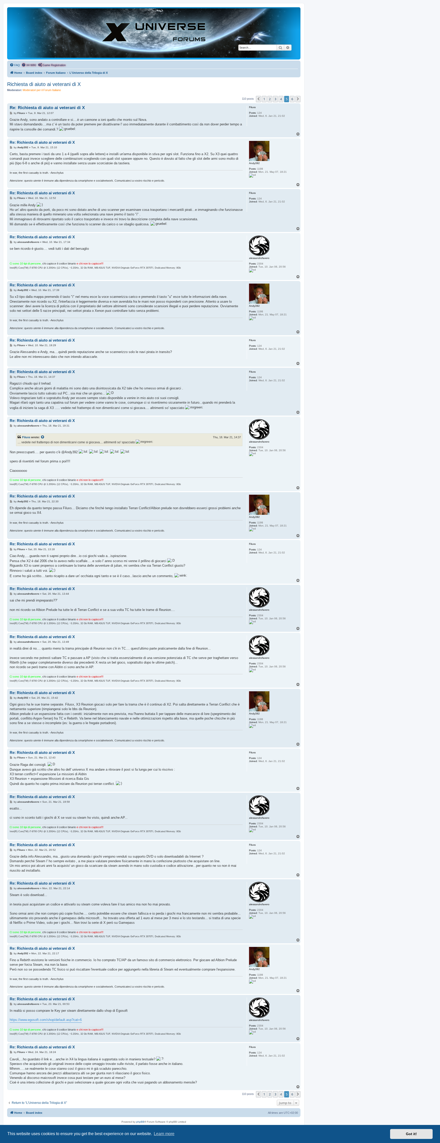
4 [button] (281, 99)
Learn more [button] (164, 1134)
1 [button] (264, 99)
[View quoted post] (42, 437)
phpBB (140, 1121)
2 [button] (270, 99)
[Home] (153, 33)
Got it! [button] (411, 1134)
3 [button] (275, 99)
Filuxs (26, 437)
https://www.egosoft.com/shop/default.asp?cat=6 (46, 1020)
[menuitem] (15, 65)
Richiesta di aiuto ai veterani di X (44, 84)
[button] (258, 99)
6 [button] (292, 99)
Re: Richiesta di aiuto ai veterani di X (47, 107)
